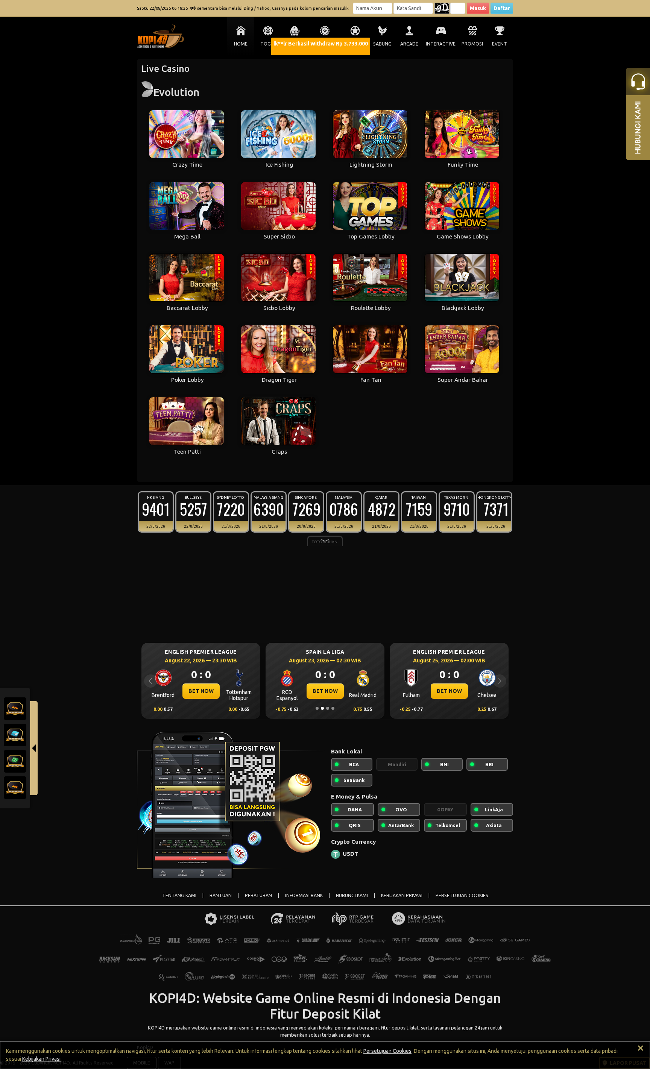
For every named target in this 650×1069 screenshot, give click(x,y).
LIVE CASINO (325, 43)
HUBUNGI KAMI (352, 895)
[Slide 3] (327, 708)
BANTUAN (221, 895)
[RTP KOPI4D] (15, 708)
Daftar (502, 8)
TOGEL (268, 43)
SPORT (355, 43)
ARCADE (409, 43)
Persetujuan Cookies (387, 1051)
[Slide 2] (322, 708)
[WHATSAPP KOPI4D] (15, 761)
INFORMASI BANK (304, 895)
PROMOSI (472, 43)
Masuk (478, 8)
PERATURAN (258, 895)
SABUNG (382, 43)
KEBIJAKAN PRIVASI (401, 895)
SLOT (295, 43)
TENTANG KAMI (179, 895)
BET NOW (201, 691)
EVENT (499, 43)
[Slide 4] (332, 708)
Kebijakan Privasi (41, 1059)
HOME (241, 43)
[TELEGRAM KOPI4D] (15, 734)
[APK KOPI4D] (15, 787)
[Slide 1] (317, 708)
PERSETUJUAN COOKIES (462, 895)
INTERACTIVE (441, 43)
